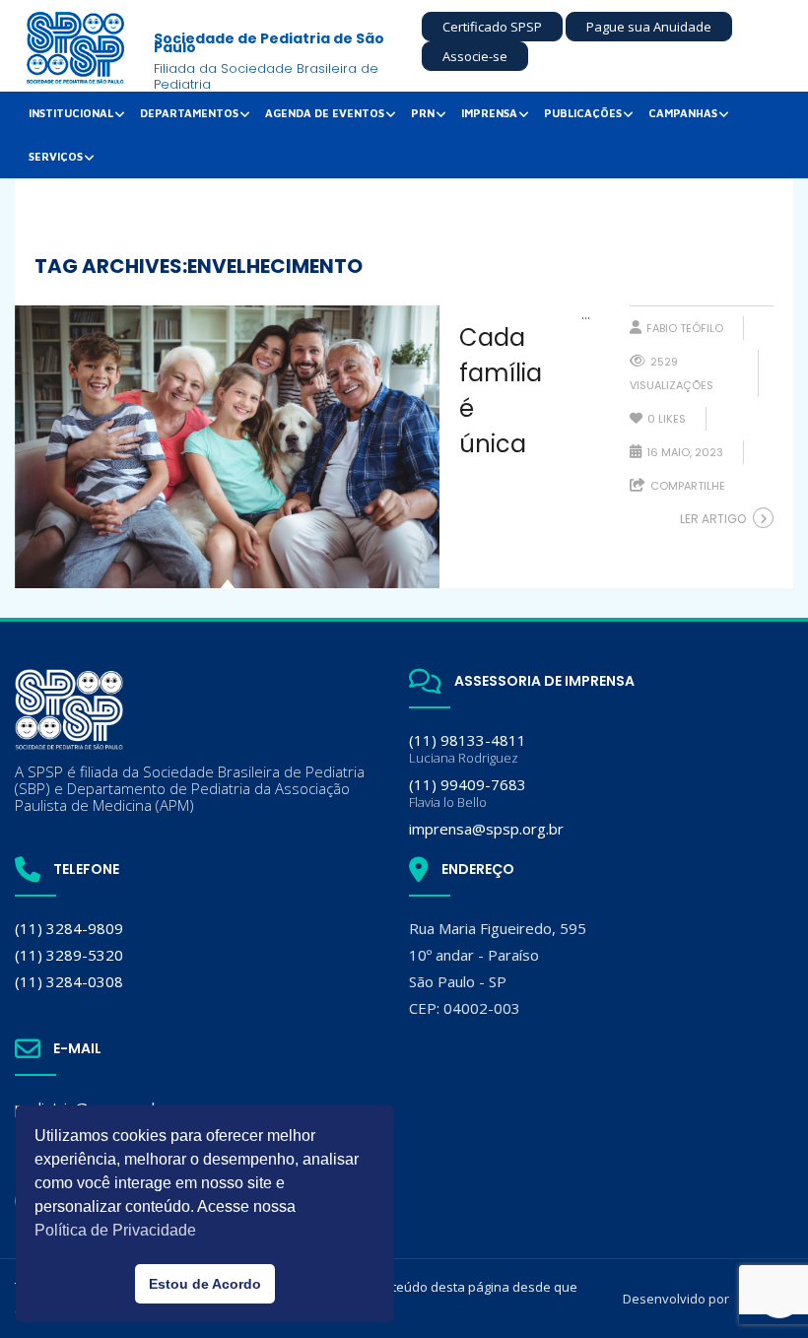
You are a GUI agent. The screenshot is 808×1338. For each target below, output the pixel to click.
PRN (423, 112)
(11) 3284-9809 (69, 928)
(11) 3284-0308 (69, 981)
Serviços (56, 156)
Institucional (71, 112)
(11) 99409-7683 (467, 792)
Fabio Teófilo (684, 328)
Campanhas (682, 112)
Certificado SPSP (492, 26)
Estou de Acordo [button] (205, 1284)
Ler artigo (713, 518)
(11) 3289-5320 (69, 955)
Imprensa (489, 112)
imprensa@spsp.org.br (486, 828)
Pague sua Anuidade (648, 26)
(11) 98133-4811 (467, 748)
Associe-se (474, 56)
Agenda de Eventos (324, 112)
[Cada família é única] (227, 447)
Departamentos (189, 112)
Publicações (583, 112)
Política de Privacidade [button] (115, 1230)
